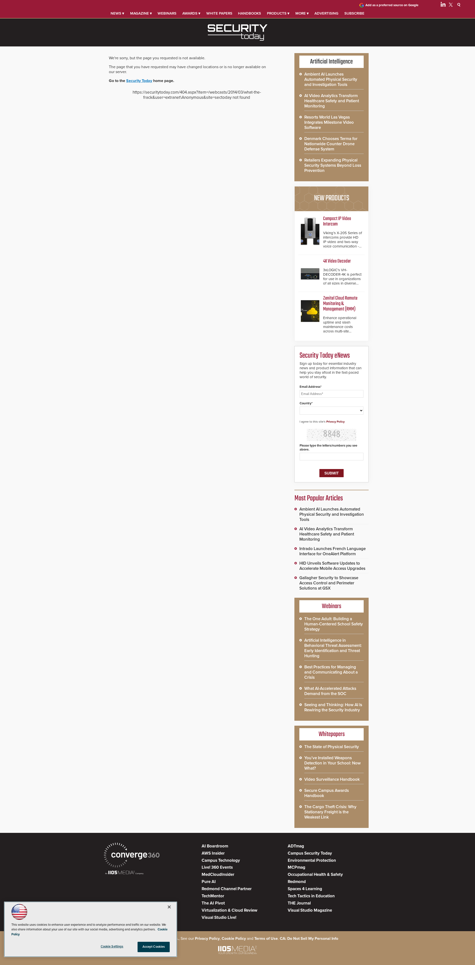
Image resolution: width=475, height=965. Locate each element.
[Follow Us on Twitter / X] (451, 5)
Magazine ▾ (141, 13)
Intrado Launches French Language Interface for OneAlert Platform (332, 551)
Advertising (326, 13)
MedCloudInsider (218, 874)
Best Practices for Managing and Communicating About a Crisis (331, 672)
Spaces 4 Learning (305, 888)
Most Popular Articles (318, 498)
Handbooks (249, 13)
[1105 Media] (124, 873)
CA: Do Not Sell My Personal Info (309, 938)
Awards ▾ (191, 13)
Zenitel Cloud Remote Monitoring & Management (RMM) (340, 303)
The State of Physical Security (331, 746)
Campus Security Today (310, 853)
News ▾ (117, 13)
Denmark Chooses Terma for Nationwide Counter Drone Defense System (330, 144)
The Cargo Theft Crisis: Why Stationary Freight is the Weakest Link (330, 812)
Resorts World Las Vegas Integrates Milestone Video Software (329, 122)
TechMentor (213, 896)
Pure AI (209, 881)
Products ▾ (278, 13)
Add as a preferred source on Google (391, 5)
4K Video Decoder (337, 261)
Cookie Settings (112, 946)
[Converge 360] (132, 856)
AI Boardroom (215, 846)
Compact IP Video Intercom (337, 221)
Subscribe (354, 13)
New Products (331, 198)
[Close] (169, 907)
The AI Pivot (213, 903)
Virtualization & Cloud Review (229, 910)
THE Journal (299, 903)
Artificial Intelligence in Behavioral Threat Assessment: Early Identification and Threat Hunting (333, 648)
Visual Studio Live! (219, 917)
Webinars (167, 13)
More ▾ (302, 13)
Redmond (297, 881)
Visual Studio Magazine (310, 910)
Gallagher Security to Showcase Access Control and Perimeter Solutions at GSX (328, 583)
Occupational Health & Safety (315, 874)
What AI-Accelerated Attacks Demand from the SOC (330, 691)
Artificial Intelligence (331, 62)
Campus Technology (221, 860)
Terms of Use (266, 938)
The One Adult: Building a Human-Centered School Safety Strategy (333, 624)
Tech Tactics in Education (311, 896)
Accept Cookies (153, 947)
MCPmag (296, 867)
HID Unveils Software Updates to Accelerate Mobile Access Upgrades (332, 566)
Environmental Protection (312, 860)
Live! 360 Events (217, 867)
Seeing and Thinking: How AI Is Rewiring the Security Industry (333, 707)
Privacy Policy (335, 421)
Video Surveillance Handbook (332, 779)
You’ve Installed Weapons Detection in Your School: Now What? (332, 763)
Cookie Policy (234, 938)
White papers (219, 13)
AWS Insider (213, 853)
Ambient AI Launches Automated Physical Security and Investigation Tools (330, 79)
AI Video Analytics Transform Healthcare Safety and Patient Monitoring (331, 101)
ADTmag (296, 846)
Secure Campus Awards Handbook (326, 793)
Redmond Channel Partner (227, 888)
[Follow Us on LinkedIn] (443, 5)
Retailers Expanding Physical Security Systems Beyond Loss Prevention (332, 165)
